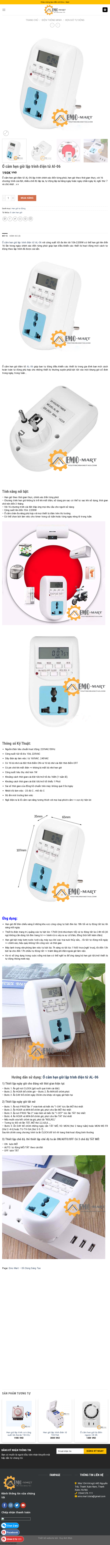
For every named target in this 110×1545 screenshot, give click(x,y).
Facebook (12, 1532)
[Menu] (4, 9)
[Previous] (7, 83)
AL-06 (30, 366)
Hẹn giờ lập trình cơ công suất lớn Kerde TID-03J (18, 1433)
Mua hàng (27, 198)
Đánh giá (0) (15, 236)
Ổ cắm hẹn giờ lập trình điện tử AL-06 (22, 242)
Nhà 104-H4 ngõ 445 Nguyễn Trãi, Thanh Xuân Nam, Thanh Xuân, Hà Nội (91, 1486)
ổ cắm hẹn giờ (16, 212)
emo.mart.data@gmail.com (91, 1496)
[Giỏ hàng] (105, 9)
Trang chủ (32, 20)
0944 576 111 (85, 1493)
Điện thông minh (52, 20)
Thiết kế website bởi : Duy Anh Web (55, 1538)
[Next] (102, 83)
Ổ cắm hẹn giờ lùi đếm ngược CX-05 (91, 1433)
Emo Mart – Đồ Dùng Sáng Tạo (25, 1268)
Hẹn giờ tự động (74, 20)
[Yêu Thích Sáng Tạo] (55, 9)
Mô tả (5, 236)
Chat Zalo (12, 1525)
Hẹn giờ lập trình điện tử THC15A (55, 1433)
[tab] (5, 236)
